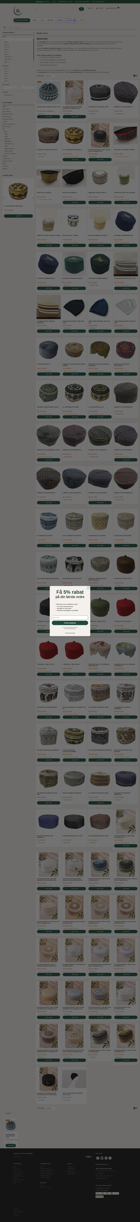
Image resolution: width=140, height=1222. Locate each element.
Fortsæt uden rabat (70, 633)
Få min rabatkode (70, 623)
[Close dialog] (88, 588)
